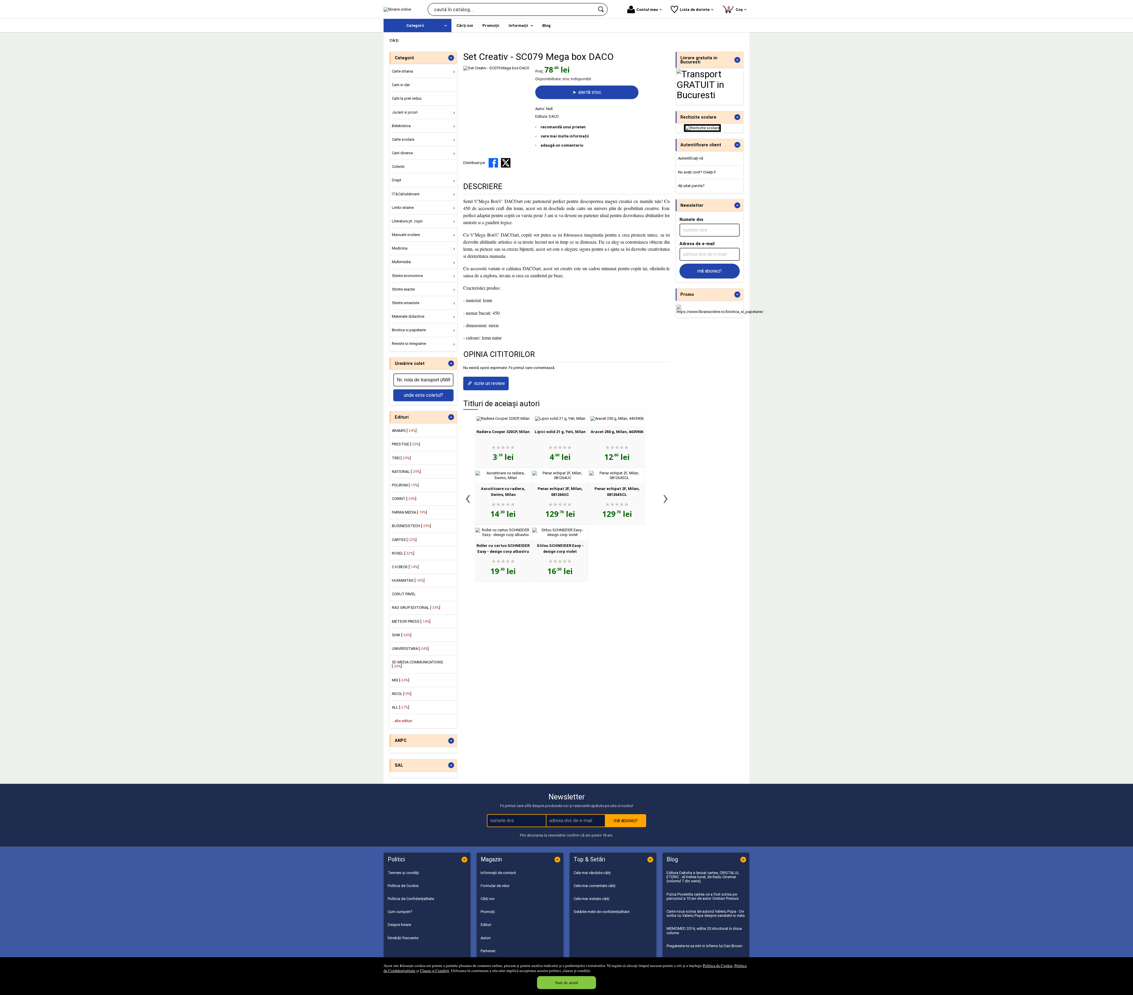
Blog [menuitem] (546, 25)
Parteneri (488, 951)
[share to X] (505, 163)
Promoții (488, 911)
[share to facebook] (493, 163)
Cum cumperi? (400, 911)
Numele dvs (691, 219)
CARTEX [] (404, 539)
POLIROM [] (405, 485)
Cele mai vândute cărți (592, 873)
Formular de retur (495, 885)
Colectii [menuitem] (398, 166)
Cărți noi (488, 898)
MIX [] (400, 680)
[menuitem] (417, 25)
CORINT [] (404, 498)
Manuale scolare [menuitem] (406, 234)
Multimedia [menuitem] (401, 262)
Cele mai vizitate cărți (591, 898)
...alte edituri (402, 721)
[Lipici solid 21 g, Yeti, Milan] (560, 418)
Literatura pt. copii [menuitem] (407, 221)
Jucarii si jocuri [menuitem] (404, 112)
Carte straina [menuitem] (402, 71)
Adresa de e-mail (697, 243)
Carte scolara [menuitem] (403, 139)
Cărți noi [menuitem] (464, 25)
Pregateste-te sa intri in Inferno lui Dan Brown (704, 946)
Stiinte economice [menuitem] (407, 275)
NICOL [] (401, 693)
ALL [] (400, 707)
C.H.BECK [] (405, 567)
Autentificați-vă (690, 158)
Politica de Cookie (718, 965)
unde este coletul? (423, 395)
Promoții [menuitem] (490, 25)
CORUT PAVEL (404, 594)
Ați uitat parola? (691, 185)
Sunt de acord (566, 982)
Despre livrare (399, 924)
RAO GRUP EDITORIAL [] (416, 607)
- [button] (451, 58)
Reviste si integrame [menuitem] (409, 343)
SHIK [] (401, 635)
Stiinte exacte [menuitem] (403, 289)
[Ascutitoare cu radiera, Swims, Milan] (503, 478)
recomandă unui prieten (563, 127)
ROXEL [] (403, 553)
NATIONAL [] (406, 471)
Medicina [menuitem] (399, 248)
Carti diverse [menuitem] (402, 153)
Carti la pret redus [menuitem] (407, 98)
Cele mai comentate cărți (594, 885)
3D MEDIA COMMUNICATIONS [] (417, 664)
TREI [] (401, 458)
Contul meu (647, 9)
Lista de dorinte (695, 9)
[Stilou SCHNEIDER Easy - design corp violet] (560, 534)
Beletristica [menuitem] (401, 126)
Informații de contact (498, 873)
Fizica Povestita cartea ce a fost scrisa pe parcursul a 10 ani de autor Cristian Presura (703, 896)
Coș (736, 8)
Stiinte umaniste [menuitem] (405, 303)
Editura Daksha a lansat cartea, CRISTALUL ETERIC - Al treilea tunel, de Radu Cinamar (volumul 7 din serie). (703, 877)
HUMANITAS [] (408, 580)
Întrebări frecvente (403, 938)
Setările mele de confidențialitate (601, 911)
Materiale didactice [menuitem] (408, 316)
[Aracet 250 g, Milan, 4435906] (617, 418)
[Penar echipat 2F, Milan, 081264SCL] (617, 478)
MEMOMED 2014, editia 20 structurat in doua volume (704, 930)
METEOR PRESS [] (411, 621)
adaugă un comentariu (562, 145)
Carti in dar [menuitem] (401, 85)
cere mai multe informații (565, 136)
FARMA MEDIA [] (409, 512)
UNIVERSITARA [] (410, 648)
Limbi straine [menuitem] (403, 207)
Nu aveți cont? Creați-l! (697, 172)
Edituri (486, 924)
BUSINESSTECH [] (411, 526)
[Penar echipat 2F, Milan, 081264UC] (560, 478)
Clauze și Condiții (434, 970)
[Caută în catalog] (601, 9)
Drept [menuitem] (396, 180)
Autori (486, 938)
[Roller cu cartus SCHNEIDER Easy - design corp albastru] (503, 534)
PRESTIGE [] (406, 444)
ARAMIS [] (404, 430)
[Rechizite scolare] (702, 128)
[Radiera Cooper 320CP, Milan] (503, 418)
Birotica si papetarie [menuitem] (409, 330)
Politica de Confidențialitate (411, 898)
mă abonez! (710, 271)
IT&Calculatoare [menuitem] (405, 194)
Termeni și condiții (403, 873)
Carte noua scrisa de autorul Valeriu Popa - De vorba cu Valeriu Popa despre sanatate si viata (706, 913)
